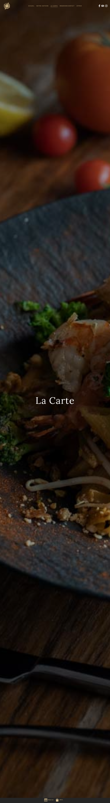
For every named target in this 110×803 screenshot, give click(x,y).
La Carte (54, 6)
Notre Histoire (42, 6)
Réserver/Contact (67, 6)
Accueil (31, 6)
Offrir (79, 6)
